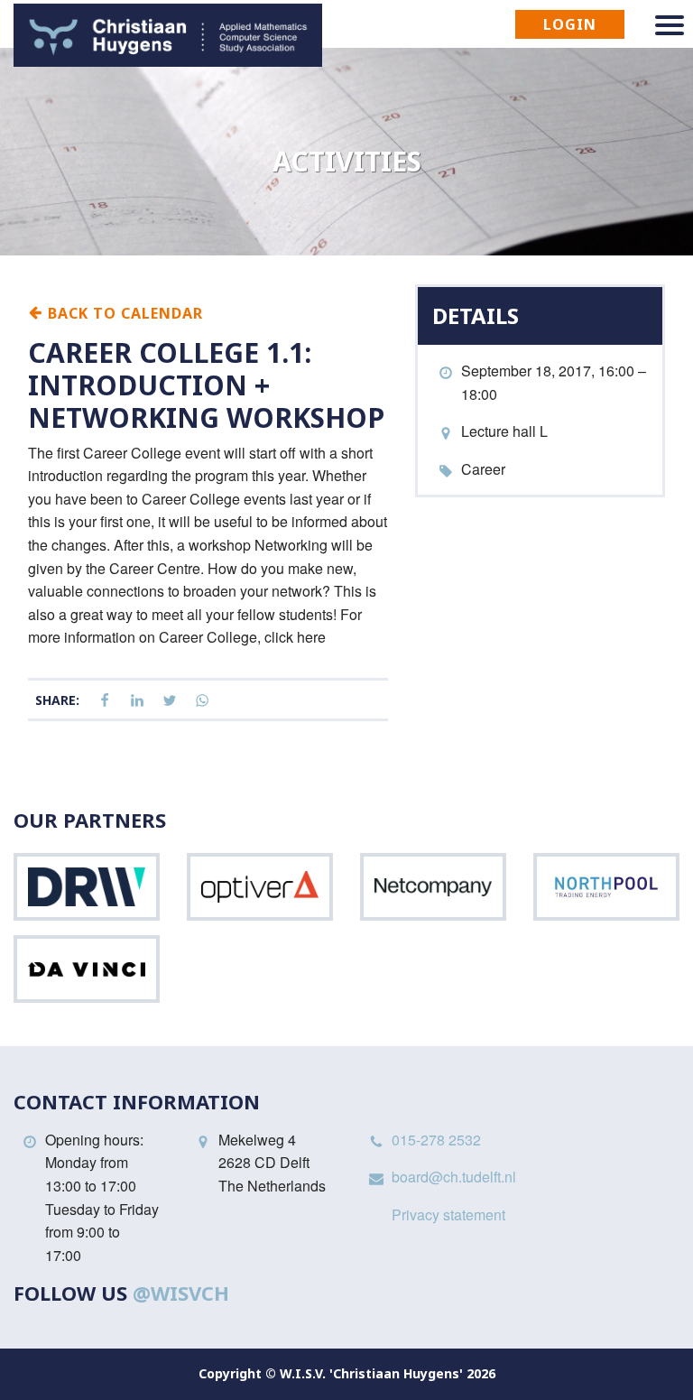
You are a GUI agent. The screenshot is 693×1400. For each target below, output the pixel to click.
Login (569, 24)
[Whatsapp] (202, 701)
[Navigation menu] (669, 25)
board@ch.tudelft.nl (454, 1176)
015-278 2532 (436, 1139)
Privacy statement (448, 1214)
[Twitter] (169, 701)
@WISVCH (181, 1292)
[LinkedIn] (137, 701)
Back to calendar (123, 312)
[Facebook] (104, 701)
